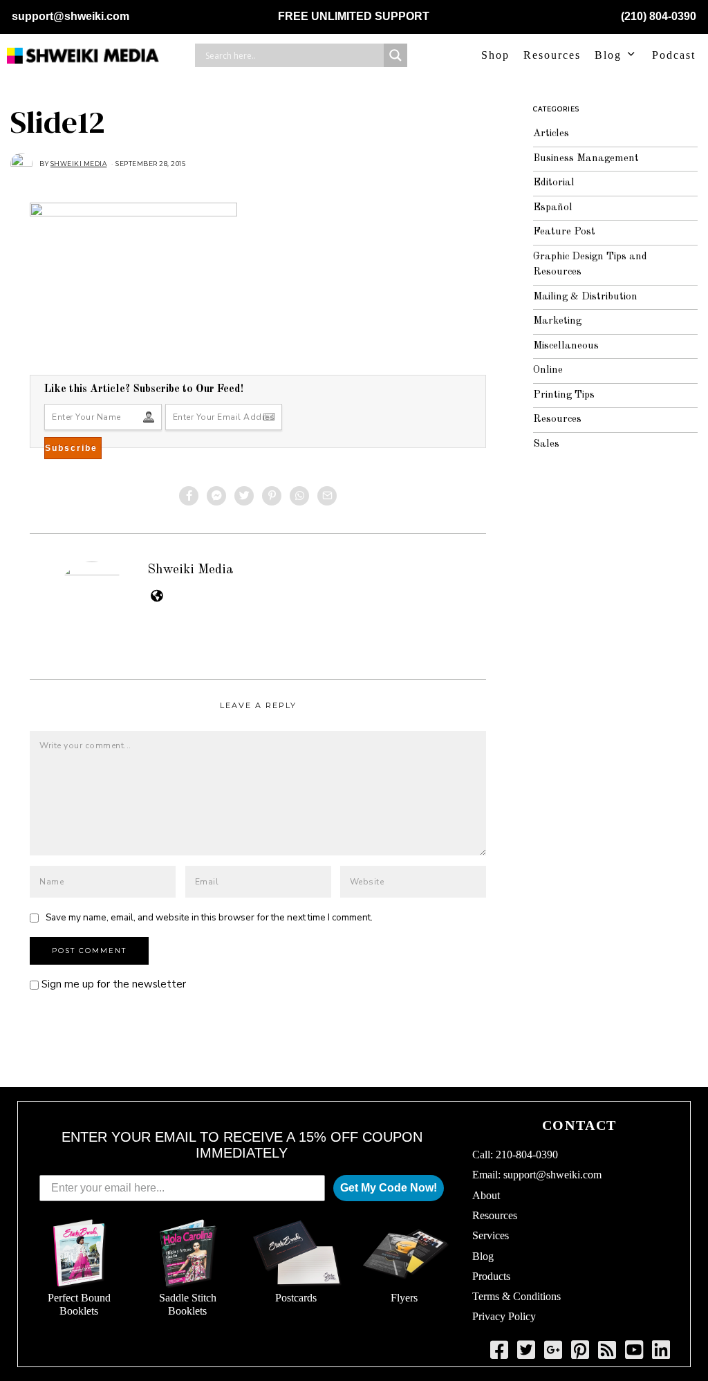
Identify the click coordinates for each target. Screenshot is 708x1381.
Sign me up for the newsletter (112, 984)
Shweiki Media (190, 570)
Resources (552, 55)
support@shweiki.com (70, 16)
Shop (495, 55)
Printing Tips (564, 395)
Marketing (557, 321)
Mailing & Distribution (585, 297)
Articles (551, 134)
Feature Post (564, 232)
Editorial (554, 183)
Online (548, 370)
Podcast (674, 55)
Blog (608, 55)
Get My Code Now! (388, 1188)
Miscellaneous (566, 346)
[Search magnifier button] (395, 55)
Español (552, 208)
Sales (546, 444)
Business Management (586, 159)
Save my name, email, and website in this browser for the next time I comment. (209, 917)
